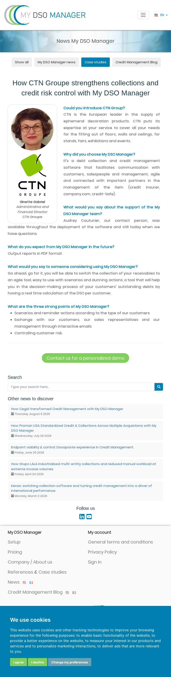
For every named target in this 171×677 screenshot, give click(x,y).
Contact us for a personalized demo (85, 358)
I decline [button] (37, 662)
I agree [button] (18, 662)
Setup (14, 542)
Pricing (15, 552)
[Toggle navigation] (143, 15)
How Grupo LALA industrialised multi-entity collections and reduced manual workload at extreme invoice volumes (83, 469)
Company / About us (30, 562)
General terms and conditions (120, 542)
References (20, 572)
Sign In (95, 562)
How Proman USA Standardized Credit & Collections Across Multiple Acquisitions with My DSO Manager (83, 430)
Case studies (95, 62)
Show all (21, 62)
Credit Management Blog (136, 62)
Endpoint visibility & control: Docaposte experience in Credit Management (72, 450)
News (14, 582)
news (56, 62)
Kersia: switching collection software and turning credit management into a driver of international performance (81, 490)
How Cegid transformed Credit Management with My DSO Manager (67, 411)
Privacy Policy (102, 552)
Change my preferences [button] (69, 662)
